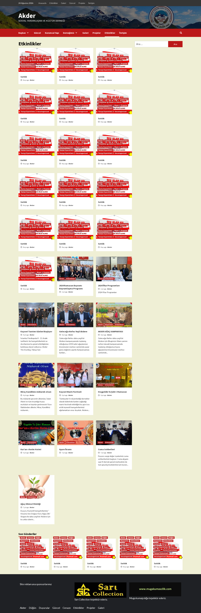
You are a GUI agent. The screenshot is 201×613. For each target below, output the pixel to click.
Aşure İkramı (65, 449)
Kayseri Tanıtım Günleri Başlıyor (36, 331)
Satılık (24, 76)
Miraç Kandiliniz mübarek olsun (36, 391)
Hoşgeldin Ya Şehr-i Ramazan (112, 391)
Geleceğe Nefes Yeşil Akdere (73, 331)
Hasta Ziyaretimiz (28, 63)
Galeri (63, 3)
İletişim (91, 3)
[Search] (181, 32)
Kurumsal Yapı (52, 32)
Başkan (22, 32)
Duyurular (46, 57)
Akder (27, 15)
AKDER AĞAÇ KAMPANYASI (110, 331)
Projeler (81, 3)
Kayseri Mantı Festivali (70, 391)
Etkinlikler (53, 3)
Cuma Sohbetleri (106, 449)
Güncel (72, 3)
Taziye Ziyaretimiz (28, 67)
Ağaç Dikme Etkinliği (31, 504)
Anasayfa (42, 3)
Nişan (39, 63)
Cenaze (30, 57)
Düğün (38, 57)
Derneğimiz (68, 32)
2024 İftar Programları (109, 285)
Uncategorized (43, 70)
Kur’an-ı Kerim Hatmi (31, 449)
